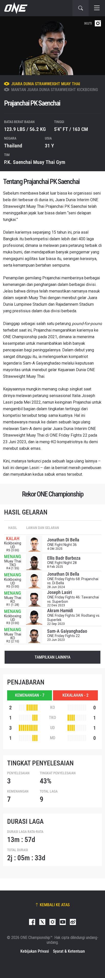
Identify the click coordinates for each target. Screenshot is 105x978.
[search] (80, 8)
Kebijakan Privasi (34, 951)
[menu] (97, 8)
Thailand (13, 146)
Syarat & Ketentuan (69, 951)
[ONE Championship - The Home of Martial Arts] (15, 8)
